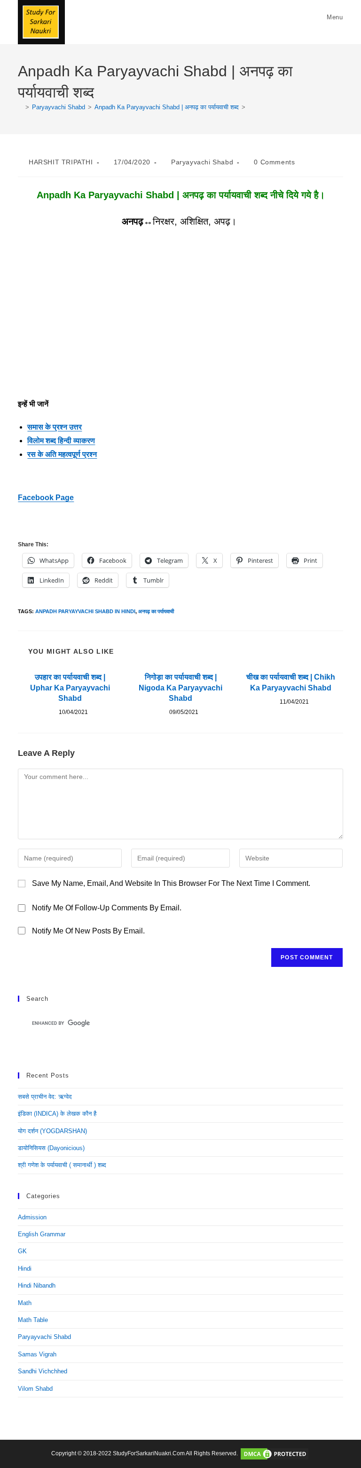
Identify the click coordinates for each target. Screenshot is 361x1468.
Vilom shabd (35, 1388)
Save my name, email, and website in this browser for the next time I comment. (171, 883)
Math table (33, 1319)
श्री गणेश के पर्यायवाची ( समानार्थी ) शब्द (62, 1164)
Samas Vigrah (37, 1354)
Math (24, 1302)
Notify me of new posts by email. (88, 931)
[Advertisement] (180, 328)
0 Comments (274, 162)
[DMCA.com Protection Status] (274, 1453)
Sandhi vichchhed (42, 1371)
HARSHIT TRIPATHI (61, 162)
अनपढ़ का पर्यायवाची (156, 611)
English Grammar (41, 1234)
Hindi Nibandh (36, 1285)
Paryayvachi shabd (202, 162)
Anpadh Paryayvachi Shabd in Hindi (85, 611)
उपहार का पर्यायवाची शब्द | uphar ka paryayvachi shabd (70, 687)
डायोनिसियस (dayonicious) (51, 1148)
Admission (32, 1217)
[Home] (20, 107)
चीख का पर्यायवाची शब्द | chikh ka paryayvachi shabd (290, 682)
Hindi (24, 1268)
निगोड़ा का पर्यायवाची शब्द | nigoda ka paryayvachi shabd (180, 687)
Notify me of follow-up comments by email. (106, 908)
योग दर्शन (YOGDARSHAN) (52, 1131)
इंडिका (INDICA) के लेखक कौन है (57, 1113)
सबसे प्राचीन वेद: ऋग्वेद (45, 1096)
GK (22, 1251)
